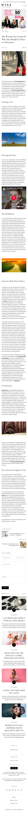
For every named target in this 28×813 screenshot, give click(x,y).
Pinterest (18, 790)
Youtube (12, 790)
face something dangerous (18, 461)
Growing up (5, 390)
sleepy (3, 495)
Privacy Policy (8, 780)
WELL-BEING (5, 31)
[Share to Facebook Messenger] (25, 47)
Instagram (10, 790)
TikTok (21, 790)
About (14, 797)
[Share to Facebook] (23, 47)
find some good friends (17, 90)
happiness (17, 380)
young (5, 301)
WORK (23, 1)
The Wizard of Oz (19, 81)
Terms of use (14, 803)
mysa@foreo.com (14, 749)
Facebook (7, 790)
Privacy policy (14, 800)
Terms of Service (17, 780)
